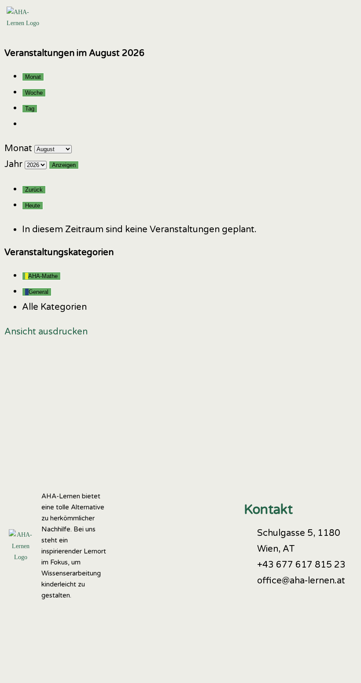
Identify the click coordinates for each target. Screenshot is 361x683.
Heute (32, 205)
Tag (29, 108)
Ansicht (46, 332)
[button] (344, 17)
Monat (33, 77)
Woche (34, 92)
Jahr (13, 164)
